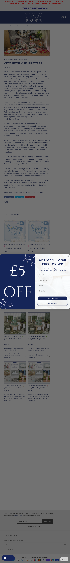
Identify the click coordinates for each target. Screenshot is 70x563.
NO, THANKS (52, 303)
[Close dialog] (68, 256)
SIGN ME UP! (52, 298)
